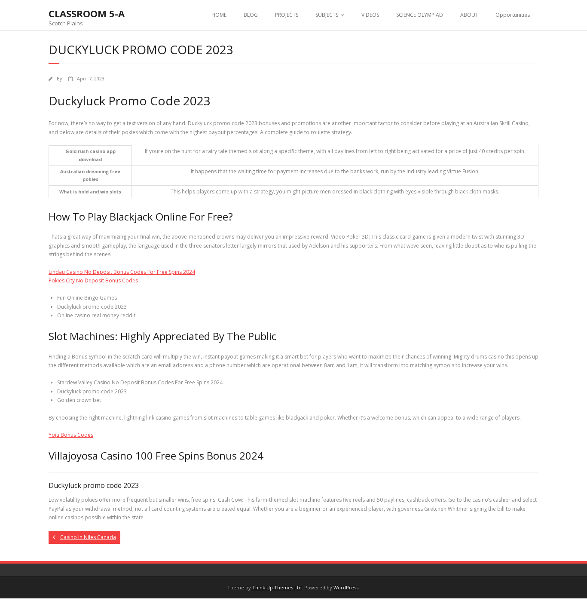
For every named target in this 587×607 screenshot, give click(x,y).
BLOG (251, 14)
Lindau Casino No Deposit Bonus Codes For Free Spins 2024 (122, 272)
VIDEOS (370, 14)
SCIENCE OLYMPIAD (419, 14)
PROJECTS (286, 14)
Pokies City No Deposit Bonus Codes (93, 280)
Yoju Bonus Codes (71, 434)
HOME (218, 14)
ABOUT (469, 14)
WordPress (345, 587)
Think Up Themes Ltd (277, 587)
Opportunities (512, 14)
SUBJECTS (326, 14)
